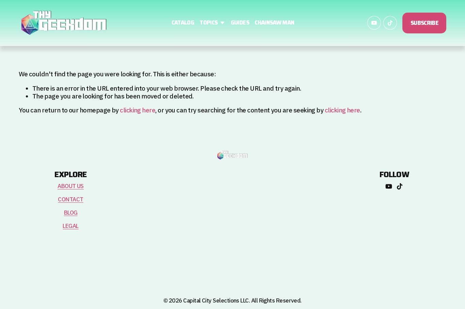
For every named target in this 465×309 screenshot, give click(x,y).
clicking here (137, 110)
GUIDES (240, 23)
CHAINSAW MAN (274, 23)
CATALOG (183, 23)
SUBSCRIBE (424, 23)
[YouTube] (374, 23)
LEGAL (70, 226)
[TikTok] (390, 23)
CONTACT (70, 199)
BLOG (71, 213)
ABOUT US (71, 186)
